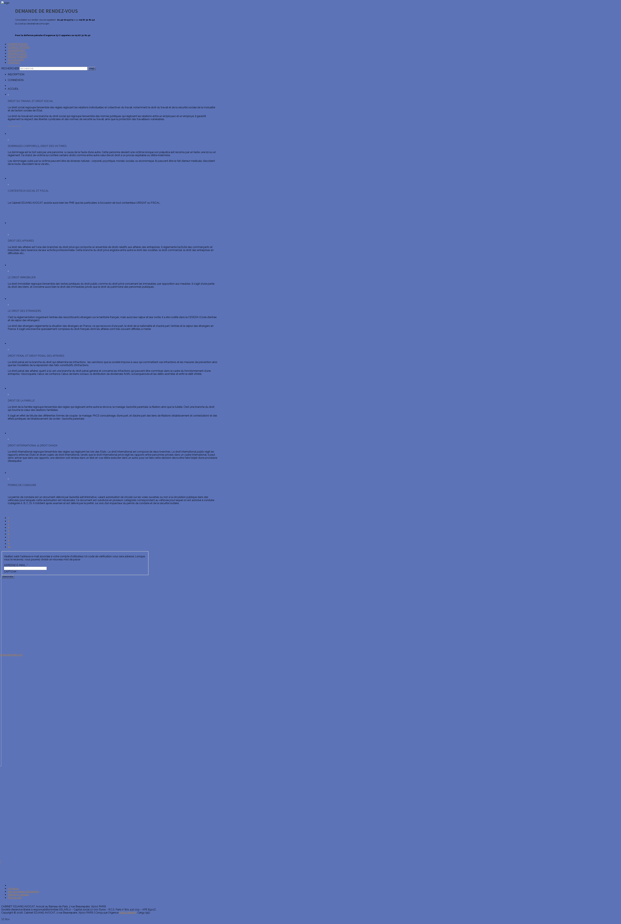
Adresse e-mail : (16, 565)
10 (9, 547)
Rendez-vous (17, 53)
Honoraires (16, 50)
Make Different (127, 912)
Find (91, 68)
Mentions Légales (18, 894)
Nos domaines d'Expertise (23, 891)
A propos (13, 888)
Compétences (17, 44)
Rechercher (10, 68)
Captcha (11, 571)
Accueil (12, 885)
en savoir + (14, 169)
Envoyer (8, 577)
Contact (14, 62)
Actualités (16, 59)
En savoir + (14, 211)
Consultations (19, 47)
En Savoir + (14, 256)
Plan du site (15, 897)
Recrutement (17, 56)
